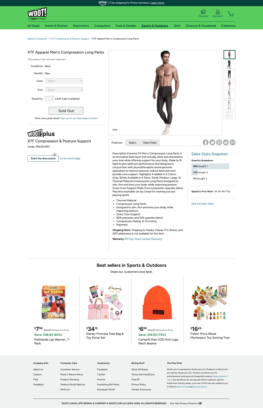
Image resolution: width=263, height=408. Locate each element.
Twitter (101, 374)
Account (218, 16)
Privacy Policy (139, 384)
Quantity (37, 98)
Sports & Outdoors (37, 38)
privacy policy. (200, 386)
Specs (133, 142)
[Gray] (229, 54)
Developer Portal (106, 389)
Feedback (38, 384)
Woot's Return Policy (71, 374)
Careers (37, 374)
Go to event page (69, 158)
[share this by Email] (232, 142)
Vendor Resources (141, 389)
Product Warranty (69, 379)
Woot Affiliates (140, 369)
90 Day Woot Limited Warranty (143, 239)
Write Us (65, 389)
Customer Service (70, 369)
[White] (229, 84)
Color (39, 81)
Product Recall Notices (72, 384)
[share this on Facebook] (206, 142)
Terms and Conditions (143, 374)
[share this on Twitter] (212, 142)
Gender (38, 73)
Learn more (157, 2)
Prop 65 (136, 379)
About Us (38, 369)
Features (116, 142)
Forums (203, 16)
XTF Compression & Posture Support (69, 38)
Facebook (102, 369)
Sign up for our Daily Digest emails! (79, 118)
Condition (37, 66)
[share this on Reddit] (226, 142)
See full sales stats (202, 203)
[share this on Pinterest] (219, 142)
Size (40, 90)
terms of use (182, 386)
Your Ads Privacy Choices (183, 403)
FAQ (35, 379)
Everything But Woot (108, 384)
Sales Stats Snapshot (209, 154)
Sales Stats (150, 142)
